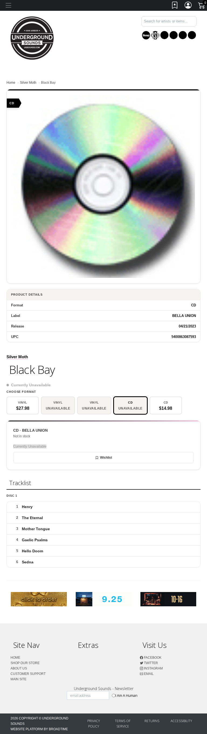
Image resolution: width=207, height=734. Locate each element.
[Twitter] (173, 35)
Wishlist (106, 457)
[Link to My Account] (188, 6)
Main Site (18, 679)
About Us (19, 668)
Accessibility (181, 721)
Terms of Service (122, 724)
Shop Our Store (25, 663)
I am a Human (126, 695)
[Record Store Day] (155, 35)
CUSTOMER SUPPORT (28, 674)
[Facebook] (164, 35)
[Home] (32, 38)
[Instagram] (182, 35)
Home (10, 82)
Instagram (153, 668)
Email (148, 674)
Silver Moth (28, 82)
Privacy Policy (93, 724)
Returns (151, 721)
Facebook (152, 657)
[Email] (191, 35)
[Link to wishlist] (175, 6)
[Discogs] (146, 35)
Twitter (150, 663)
